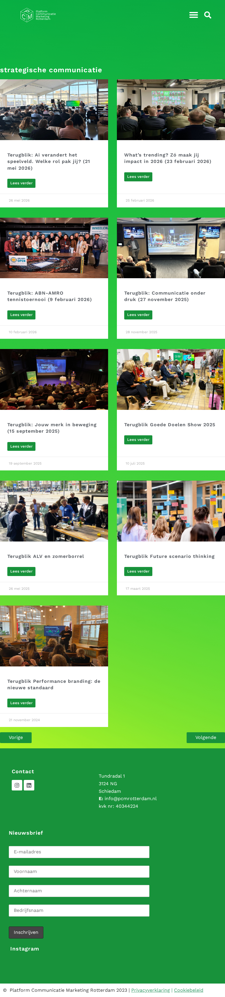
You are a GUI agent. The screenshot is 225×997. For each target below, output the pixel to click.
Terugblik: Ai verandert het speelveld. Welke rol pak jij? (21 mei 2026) (48, 161)
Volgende (205, 737)
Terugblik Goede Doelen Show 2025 (169, 424)
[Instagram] (17, 785)
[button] (194, 15)
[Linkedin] (29, 785)
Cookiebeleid (188, 990)
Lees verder (21, 183)
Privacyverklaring (150, 990)
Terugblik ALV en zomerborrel (45, 556)
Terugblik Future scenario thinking (169, 556)
